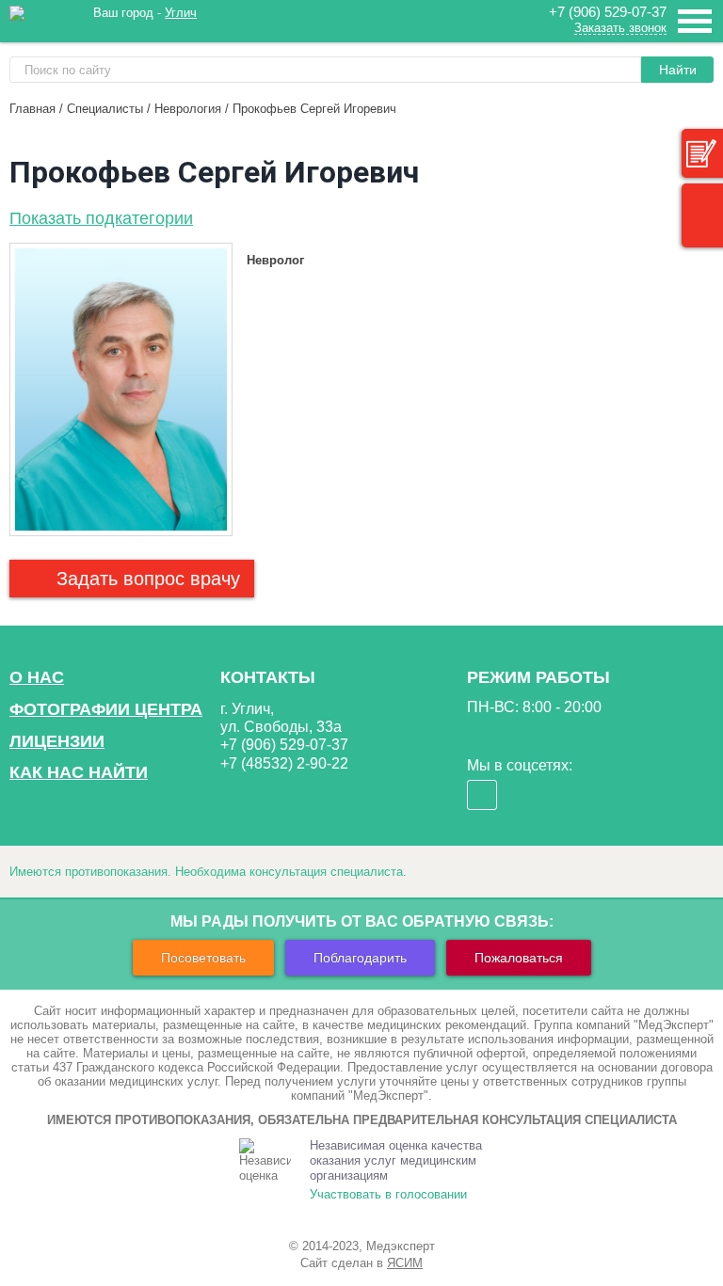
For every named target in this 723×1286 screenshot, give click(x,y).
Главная (32, 109)
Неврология (187, 109)
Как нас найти (78, 772)
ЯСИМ (405, 1263)
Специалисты (105, 109)
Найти (678, 69)
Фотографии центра (105, 709)
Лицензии (56, 741)
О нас (36, 677)
